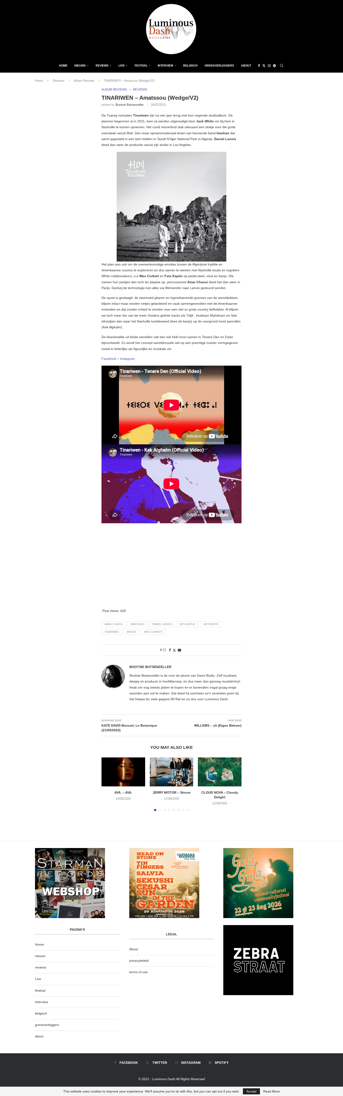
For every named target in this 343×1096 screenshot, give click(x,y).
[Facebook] (259, 65)
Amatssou (137, 624)
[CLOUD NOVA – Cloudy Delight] (220, 771)
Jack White (210, 624)
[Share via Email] (179, 650)
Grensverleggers (219, 65)
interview (41, 1002)
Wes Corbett (153, 631)
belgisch (41, 1013)
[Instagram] (269, 65)
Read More (271, 1091)
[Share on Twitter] (174, 650)
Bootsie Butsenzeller (130, 104)
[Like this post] (164, 650)
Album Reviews (84, 80)
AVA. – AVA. (123, 792)
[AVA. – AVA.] (123, 771)
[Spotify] (274, 65)
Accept (251, 1091)
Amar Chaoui (113, 624)
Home (63, 65)
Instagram (127, 359)
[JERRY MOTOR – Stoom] (171, 771)
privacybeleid (139, 960)
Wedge (131, 631)
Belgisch (190, 65)
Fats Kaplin (187, 624)
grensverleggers (47, 1025)
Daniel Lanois (162, 624)
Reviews (102, 65)
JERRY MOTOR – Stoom (171, 792)
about (39, 1036)
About (246, 65)
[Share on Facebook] (170, 650)
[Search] (281, 65)
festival (40, 990)
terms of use (138, 972)
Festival (141, 65)
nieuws (80, 65)
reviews (40, 967)
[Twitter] (264, 65)
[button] (108, 784)
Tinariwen (112, 631)
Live (122, 65)
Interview (165, 65)
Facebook (109, 359)
